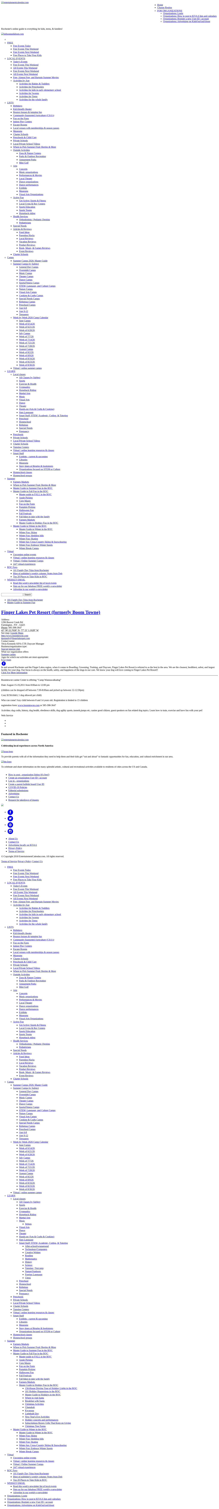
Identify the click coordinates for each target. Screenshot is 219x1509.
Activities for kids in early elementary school (40, 90)
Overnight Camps (27, 270)
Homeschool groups (22, 475)
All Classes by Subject (29, 377)
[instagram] (10, 831)
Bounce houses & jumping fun (27, 112)
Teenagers (24, 314)
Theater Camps (26, 276)
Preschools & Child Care (24, 137)
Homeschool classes (22, 472)
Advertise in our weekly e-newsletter (30, 589)
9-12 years (6, 660)
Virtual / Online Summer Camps (28, 561)
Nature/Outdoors (33, 1271)
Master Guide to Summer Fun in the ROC (33, 488)
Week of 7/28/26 (27, 346)
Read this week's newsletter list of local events (34, 583)
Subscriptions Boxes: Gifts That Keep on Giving (48, 1423)
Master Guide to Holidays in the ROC (43, 1394)
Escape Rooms (20, 124)
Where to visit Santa (34, 1398)
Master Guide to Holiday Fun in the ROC (38, 523)
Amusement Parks (27, 159)
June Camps (25, 320)
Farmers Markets (21, 482)
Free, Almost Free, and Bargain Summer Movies (36, 77)
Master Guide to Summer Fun (21, 602)
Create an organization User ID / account (27, 777)
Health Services (20, 216)
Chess (28, 1278)
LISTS (10, 102)
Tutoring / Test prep (34, 1268)
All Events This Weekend (25, 68)
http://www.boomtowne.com (14, 635)
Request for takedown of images (23, 800)
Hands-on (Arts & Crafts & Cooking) (36, 409)
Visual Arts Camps (28, 292)
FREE (10, 42)
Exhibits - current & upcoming (33, 456)
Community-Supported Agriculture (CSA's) (33, 115)
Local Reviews (26, 238)
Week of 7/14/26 (27, 339)
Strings (28, 1224)
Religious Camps (27, 301)
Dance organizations (28, 181)
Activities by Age (21, 80)
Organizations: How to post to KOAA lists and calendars (190, 16)
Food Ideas (24, 232)
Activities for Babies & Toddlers (34, 83)
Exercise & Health (27, 384)
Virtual (10, 551)
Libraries (23, 459)
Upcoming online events (24, 554)
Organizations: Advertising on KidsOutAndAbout (186, 21)
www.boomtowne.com (28, 705)
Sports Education (27, 207)
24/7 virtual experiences (24, 564)
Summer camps (8, 654)
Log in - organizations (18, 781)
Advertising (13, 793)
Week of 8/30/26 (27, 365)
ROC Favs (12, 567)
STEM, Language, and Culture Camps (37, 286)
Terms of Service (16, 851)
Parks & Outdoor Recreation (32, 156)
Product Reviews (27, 245)
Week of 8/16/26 (27, 358)
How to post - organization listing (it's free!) (28, 774)
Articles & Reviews (22, 229)
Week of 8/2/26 (26, 352)
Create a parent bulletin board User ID (26, 784)
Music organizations (28, 172)
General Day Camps (28, 267)
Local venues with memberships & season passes (36, 128)
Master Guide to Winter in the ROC (30, 526)
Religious (23, 425)
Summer (11, 478)
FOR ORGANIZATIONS (169, 10)
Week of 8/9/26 (26, 355)
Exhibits (23, 188)
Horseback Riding (27, 390)
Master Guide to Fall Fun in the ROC (30, 491)
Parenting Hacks (27, 235)
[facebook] (10, 812)
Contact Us (13, 796)
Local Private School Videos (26, 144)
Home (160, 5)
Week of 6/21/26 (27, 327)
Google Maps (16, 633)
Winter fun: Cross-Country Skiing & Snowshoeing (43, 542)
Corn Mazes (25, 501)
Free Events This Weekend (25, 49)
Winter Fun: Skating (28, 538)
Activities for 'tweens (29, 93)
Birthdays (17, 106)
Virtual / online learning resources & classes (33, 450)
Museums (17, 131)
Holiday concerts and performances (41, 1420)
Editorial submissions (18, 790)
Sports (22, 381)
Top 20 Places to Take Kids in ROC (30, 576)
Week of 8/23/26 (27, 362)
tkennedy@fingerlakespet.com (15, 638)
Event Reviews (26, 251)
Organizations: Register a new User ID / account (186, 18)
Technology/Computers (36, 1249)
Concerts (23, 169)
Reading (29, 1255)
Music (22, 396)
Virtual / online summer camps (27, 368)
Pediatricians (25, 222)
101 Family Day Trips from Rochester (31, 570)
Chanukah (30, 1407)
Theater (22, 406)
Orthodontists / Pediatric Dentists (34, 219)
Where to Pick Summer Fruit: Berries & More (34, 147)
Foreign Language (33, 1274)
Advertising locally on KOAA (22, 845)
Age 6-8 (23, 308)
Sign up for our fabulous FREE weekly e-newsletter (37, 586)
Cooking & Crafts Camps (31, 295)
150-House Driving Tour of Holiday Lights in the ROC (51, 1388)
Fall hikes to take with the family (34, 516)
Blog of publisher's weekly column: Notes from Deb (37, 573)
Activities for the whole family (33, 99)
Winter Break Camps (29, 548)
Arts (15, 166)
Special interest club (10, 649)
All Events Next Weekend (25, 74)
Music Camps (25, 273)
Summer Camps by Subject (26, 264)
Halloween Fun (26, 510)
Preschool (23, 418)
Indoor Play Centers (22, 121)
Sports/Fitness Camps (29, 283)
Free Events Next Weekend (26, 52)
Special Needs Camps (29, 298)
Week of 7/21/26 (27, 342)
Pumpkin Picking (27, 507)
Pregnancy (24, 431)
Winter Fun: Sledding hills (31, 535)
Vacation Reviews (27, 241)
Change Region (164, 7)
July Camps (24, 333)
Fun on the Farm (21, 118)
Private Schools (20, 140)
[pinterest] (10, 824)
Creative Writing (33, 1252)
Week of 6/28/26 (27, 330)
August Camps (26, 349)
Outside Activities (21, 150)
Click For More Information (14, 672)
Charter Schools (20, 134)
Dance (22, 403)
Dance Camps (25, 279)
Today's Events (20, 61)
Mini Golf (23, 163)
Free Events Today (22, 46)
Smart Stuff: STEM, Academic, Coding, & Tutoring (43, 415)
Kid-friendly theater (22, 109)
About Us (13, 838)
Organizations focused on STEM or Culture (39, 469)
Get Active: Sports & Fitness (32, 200)
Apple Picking (26, 497)
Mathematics (31, 1259)
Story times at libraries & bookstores (36, 466)
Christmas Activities (34, 1404)
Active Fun (18, 197)
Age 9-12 (23, 311)
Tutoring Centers (21, 447)
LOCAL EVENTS (16, 58)
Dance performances (28, 185)
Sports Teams (25, 210)
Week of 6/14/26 (27, 324)
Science (28, 1265)
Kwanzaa (29, 1410)
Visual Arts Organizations (31, 194)
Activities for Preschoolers (31, 87)
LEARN (11, 371)
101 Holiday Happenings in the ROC (42, 1391)
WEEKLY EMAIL (16, 579)
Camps (10, 257)
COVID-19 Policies (17, 787)
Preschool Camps (27, 305)
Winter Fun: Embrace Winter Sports (36, 545)
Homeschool (25, 422)
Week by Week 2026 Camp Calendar (30, 317)
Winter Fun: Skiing (28, 532)
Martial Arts (24, 393)
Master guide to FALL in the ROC (35, 494)
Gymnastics (24, 387)
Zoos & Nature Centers (30, 153)
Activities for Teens (28, 96)
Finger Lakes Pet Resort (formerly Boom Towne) (50, 612)
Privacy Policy (15, 848)
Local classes (19, 374)
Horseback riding (27, 213)
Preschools (18, 434)
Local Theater (25, 178)
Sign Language (26, 412)
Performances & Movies (30, 175)
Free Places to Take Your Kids (27, 55)
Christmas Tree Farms (35, 1426)
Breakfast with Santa (35, 1401)
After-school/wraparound (37, 1246)
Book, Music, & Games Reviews (34, 248)
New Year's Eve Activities (37, 1416)
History (28, 1262)
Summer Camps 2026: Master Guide (30, 260)
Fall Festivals (25, 513)
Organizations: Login (173, 13)
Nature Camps (26, 289)
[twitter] (10, 818)
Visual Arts (24, 399)
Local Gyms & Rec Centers (32, 204)
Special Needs (20, 226)
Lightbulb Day (32, 1413)
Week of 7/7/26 (26, 336)
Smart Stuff (18, 453)
